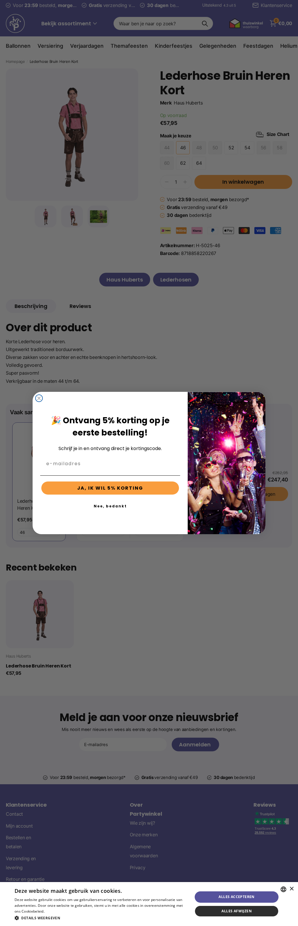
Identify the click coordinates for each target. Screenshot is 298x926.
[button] (101, 918)
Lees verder (55, 911)
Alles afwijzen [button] (236, 911)
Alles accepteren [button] (236, 896)
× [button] (291, 889)
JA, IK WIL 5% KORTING (110, 488)
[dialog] (149, 904)
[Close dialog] (39, 398)
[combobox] (283, 889)
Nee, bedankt (110, 506)
